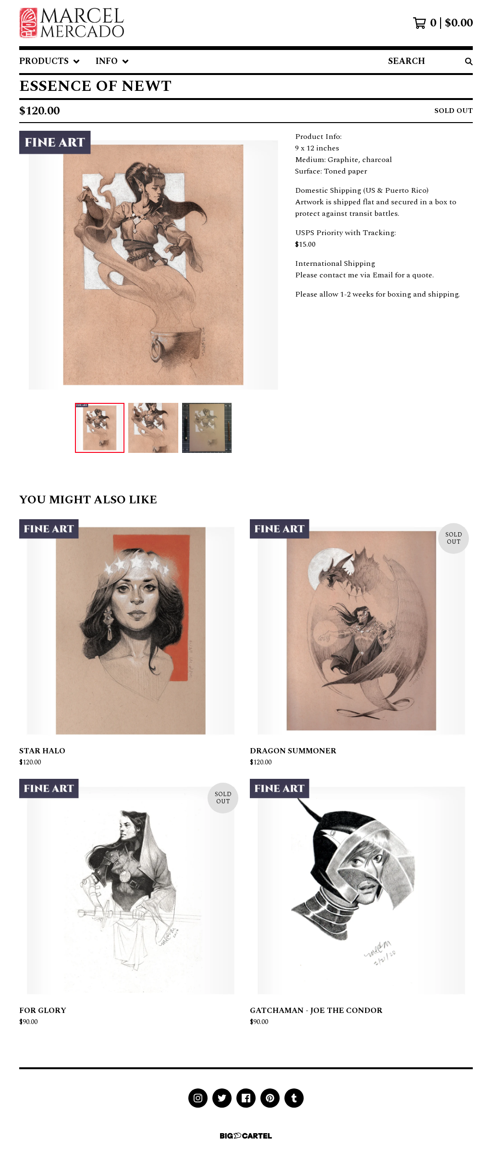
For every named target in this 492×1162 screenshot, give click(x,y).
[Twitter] (222, 1098)
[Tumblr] (294, 1098)
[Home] (71, 23)
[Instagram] (198, 1098)
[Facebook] (246, 1098)
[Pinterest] (270, 1098)
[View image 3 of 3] (207, 428)
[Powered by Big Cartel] (246, 1136)
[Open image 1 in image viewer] (153, 265)
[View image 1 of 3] (100, 428)
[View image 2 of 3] (153, 428)
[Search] (469, 61)
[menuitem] (49, 61)
